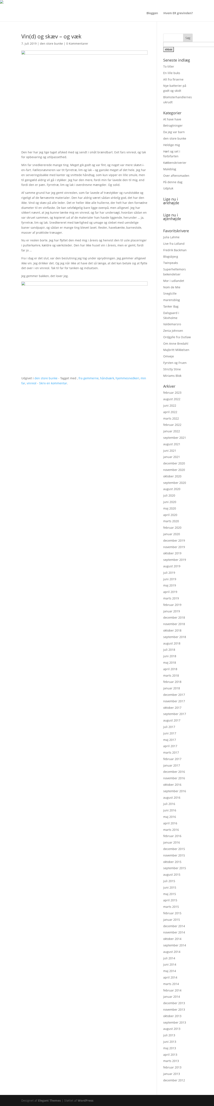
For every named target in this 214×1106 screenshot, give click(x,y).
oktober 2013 (172, 1016)
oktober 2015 (172, 862)
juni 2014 (169, 964)
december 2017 (174, 695)
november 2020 (174, 470)
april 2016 (170, 823)
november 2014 (174, 932)
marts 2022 (171, 418)
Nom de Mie (171, 287)
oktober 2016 (172, 785)
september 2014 (174, 945)
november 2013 (174, 1009)
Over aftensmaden (176, 176)
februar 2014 (172, 990)
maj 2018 (169, 663)
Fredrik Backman (175, 250)
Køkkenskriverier (174, 163)
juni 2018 (169, 656)
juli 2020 (169, 495)
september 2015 (174, 868)
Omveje (168, 356)
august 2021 (171, 444)
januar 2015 (171, 920)
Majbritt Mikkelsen (176, 350)
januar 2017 (171, 765)
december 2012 (174, 1080)
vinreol (31, 383)
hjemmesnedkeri (127, 378)
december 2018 (174, 617)
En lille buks (171, 73)
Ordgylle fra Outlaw (177, 337)
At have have (172, 119)
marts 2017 (171, 752)
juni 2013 (169, 1042)
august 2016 (171, 798)
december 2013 (174, 1003)
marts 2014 (171, 984)
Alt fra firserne (173, 79)
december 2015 (174, 849)
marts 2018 (171, 675)
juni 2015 (169, 887)
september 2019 (174, 560)
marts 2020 (171, 521)
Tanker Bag (170, 306)
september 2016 (174, 791)
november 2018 (174, 624)
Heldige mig (171, 145)
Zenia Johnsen (173, 331)
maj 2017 (169, 740)
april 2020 (170, 515)
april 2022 (170, 412)
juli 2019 (169, 573)
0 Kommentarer (77, 43)
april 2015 (170, 900)
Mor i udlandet (173, 281)
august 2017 (171, 720)
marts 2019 (171, 598)
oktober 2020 (172, 476)
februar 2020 (172, 528)
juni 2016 (169, 810)
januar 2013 (171, 1074)
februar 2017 (172, 759)
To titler (168, 66)
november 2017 (174, 701)
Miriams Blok (172, 376)
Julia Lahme (171, 237)
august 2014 (171, 952)
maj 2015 (169, 894)
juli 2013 (169, 1035)
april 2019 (170, 592)
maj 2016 (169, 817)
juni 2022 (169, 405)
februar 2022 (172, 425)
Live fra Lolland (174, 244)
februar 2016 (172, 836)
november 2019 (174, 547)
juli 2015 (169, 881)
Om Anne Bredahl (175, 344)
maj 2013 (169, 1048)
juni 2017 (169, 733)
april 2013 (170, 1055)
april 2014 (170, 977)
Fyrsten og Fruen (175, 363)
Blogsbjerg (170, 257)
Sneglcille (170, 293)
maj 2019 (169, 585)
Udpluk (168, 188)
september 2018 (174, 637)
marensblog (171, 300)
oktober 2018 (172, 630)
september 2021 (174, 438)
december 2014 (174, 926)
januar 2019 (171, 611)
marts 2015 (171, 907)
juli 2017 (169, 727)
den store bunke (51, 43)
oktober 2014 (172, 939)
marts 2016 (171, 830)
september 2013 (174, 1022)
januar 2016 (171, 842)
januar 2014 (171, 997)
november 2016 (174, 778)
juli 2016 (169, 804)
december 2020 (174, 463)
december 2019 (174, 540)
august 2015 (171, 874)
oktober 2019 (172, 553)
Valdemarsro (172, 324)
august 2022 (171, 399)
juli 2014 (169, 958)
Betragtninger (173, 125)
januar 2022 (171, 431)
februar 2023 (172, 393)
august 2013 (171, 1029)
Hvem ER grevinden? (178, 13)
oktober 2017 (172, 708)
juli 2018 (169, 650)
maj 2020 (169, 508)
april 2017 (170, 746)
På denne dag (172, 182)
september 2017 (174, 714)
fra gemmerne (89, 378)
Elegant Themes (49, 1100)
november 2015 (174, 855)
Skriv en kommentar (53, 383)
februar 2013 (172, 1067)
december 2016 (174, 772)
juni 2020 (169, 502)
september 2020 (174, 483)
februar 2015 (172, 913)
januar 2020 (171, 534)
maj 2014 (169, 971)
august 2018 (171, 643)
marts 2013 (171, 1061)
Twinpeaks (170, 263)
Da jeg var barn (174, 132)
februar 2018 (172, 682)
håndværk (107, 378)
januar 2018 (171, 688)
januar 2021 (171, 457)
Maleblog (169, 169)
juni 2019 (169, 579)
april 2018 (170, 669)
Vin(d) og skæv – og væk (51, 36)
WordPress (85, 1100)
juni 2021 (169, 451)
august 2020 (171, 489)
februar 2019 (172, 605)
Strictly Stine (172, 369)
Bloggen (152, 13)
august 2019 (171, 566)
